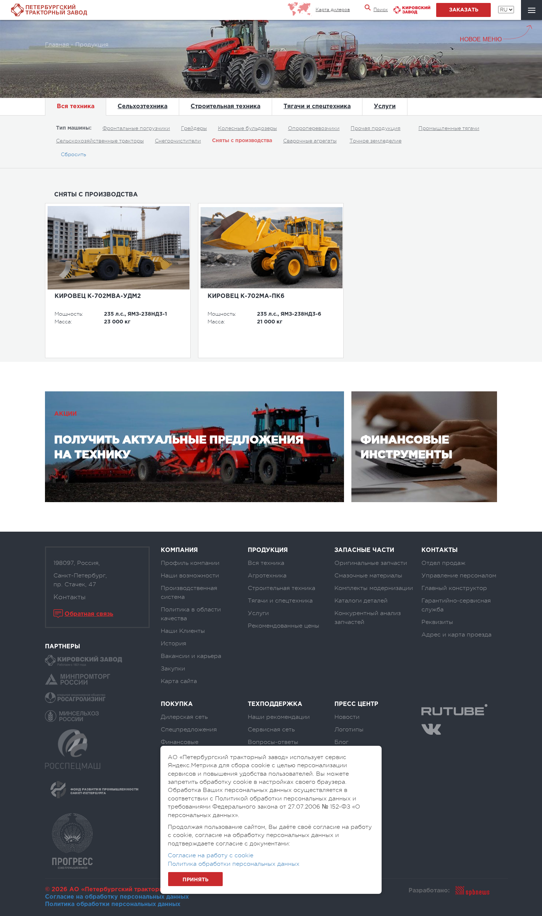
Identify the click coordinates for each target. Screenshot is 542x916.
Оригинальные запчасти (370, 563)
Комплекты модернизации (373, 588)
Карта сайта (179, 681)
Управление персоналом (458, 575)
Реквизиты (437, 622)
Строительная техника (225, 106)
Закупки (173, 668)
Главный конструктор (454, 588)
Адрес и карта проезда (456, 634)
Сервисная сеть (271, 729)
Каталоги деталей (361, 600)
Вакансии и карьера (191, 656)
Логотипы (349, 729)
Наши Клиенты (183, 631)
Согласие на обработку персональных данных (117, 897)
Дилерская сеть (184, 717)
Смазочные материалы (368, 575)
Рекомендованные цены (283, 625)
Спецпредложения (189, 729)
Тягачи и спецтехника (317, 106)
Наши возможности (190, 575)
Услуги (385, 106)
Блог (341, 742)
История (173, 643)
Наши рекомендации (279, 717)
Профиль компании (190, 563)
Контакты (69, 597)
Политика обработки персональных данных (112, 904)
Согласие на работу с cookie (210, 855)
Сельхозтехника (142, 106)
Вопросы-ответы (273, 742)
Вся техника (75, 106)
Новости (346, 717)
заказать (463, 10)
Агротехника (267, 575)
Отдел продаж (443, 563)
